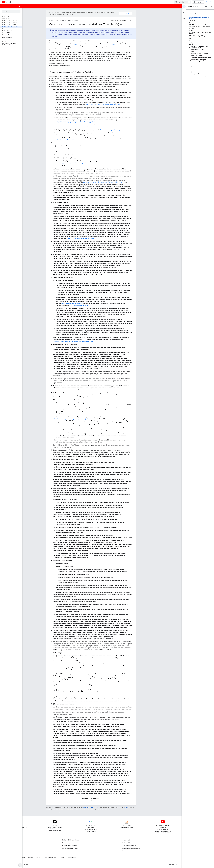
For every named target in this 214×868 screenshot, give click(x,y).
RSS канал (77, 45)
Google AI (61, 857)
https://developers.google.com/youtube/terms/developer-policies (105, 105)
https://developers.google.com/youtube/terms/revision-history (103, 182)
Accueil (4, 6)
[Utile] (128, 20)
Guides (11, 6)
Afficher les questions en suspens (70, 848)
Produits (57, 20)
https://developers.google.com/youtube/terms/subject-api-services (74, 419)
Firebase (38, 857)
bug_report (206, 7)
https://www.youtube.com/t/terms (66, 140)
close (211, 7)
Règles (100, 32)
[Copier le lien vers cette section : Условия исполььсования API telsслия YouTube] (94, 72)
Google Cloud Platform (50, 857)
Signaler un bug (66, 842)
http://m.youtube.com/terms (79, 305)
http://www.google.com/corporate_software (75, 163)
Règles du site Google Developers (67, 809)
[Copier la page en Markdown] (126, 24)
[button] (11, 19)
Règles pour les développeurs (129, 845)
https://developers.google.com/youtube (111, 130)
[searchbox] (11, 11)
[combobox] (182, 2)
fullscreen (209, 7)
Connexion (209, 2)
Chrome (30, 857)
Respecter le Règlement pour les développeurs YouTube (73, 30)
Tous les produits (71, 857)
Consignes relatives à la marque (130, 851)
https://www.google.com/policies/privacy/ (81, 238)
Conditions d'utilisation (31, 6)
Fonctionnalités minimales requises (131, 848)
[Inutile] (131, 20)
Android (23, 857)
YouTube (9, 2)
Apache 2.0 (127, 807)
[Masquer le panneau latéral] (20, 865)
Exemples (19, 6)
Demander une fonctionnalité (69, 845)
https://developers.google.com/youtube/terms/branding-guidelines (76, 122)
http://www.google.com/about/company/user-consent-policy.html (73, 341)
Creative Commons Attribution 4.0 (90, 807)
